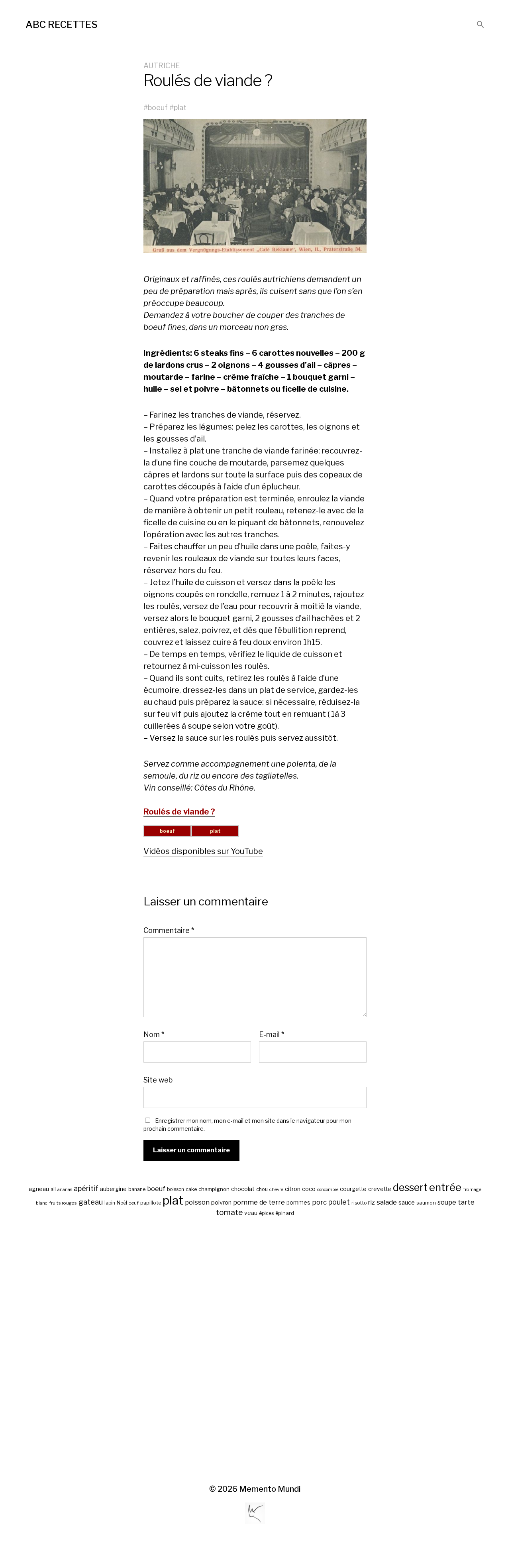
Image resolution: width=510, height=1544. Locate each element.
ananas (64, 1189)
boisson (175, 1189)
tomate (229, 1212)
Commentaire (168, 930)
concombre (327, 1189)
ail (53, 1189)
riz (371, 1202)
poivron (221, 1202)
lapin (109, 1203)
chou (262, 1189)
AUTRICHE (161, 65)
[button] (480, 25)
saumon (426, 1203)
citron (292, 1189)
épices (266, 1213)
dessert (410, 1187)
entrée (445, 1187)
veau (250, 1213)
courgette (353, 1189)
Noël (122, 1203)
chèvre (276, 1189)
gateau (90, 1202)
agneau (39, 1189)
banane (136, 1189)
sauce (406, 1202)
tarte (466, 1202)
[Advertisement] (255, 1351)
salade (387, 1202)
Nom (153, 1034)
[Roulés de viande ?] (255, 186)
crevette (379, 1189)
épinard (284, 1213)
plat (180, 107)
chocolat (243, 1189)
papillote (150, 1203)
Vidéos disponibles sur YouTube (203, 851)
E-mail (271, 1034)
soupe (446, 1202)
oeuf (134, 1203)
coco (309, 1188)
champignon (214, 1189)
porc (319, 1202)
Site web (158, 1080)
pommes (298, 1202)
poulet (339, 1202)
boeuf (158, 107)
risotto (359, 1203)
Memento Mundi (270, 1489)
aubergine (113, 1188)
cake (191, 1189)
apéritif (86, 1188)
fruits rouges (63, 1203)
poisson (197, 1202)
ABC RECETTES (62, 24)
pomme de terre (259, 1202)
